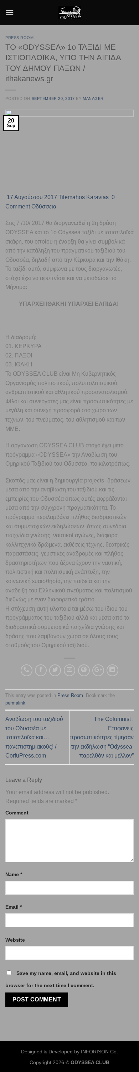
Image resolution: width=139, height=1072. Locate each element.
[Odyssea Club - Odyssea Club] (69, 12)
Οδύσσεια (43, 206)
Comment (17, 813)
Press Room (19, 37)
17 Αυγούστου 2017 (31, 197)
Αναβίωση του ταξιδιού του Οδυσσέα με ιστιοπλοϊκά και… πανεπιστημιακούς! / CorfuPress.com (34, 737)
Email (13, 907)
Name (13, 874)
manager (93, 98)
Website (15, 940)
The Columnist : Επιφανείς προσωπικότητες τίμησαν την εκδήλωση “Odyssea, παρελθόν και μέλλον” (102, 737)
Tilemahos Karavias (83, 197)
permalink (15, 703)
